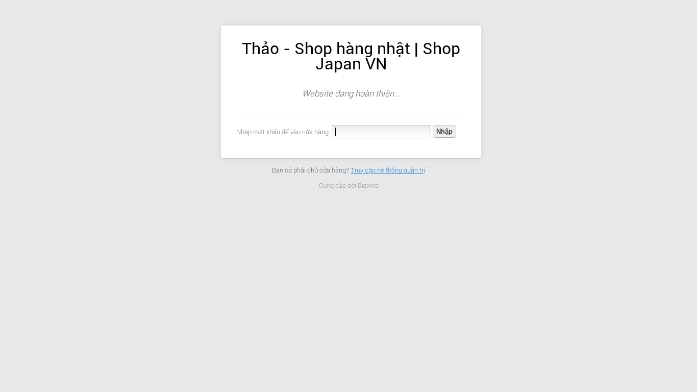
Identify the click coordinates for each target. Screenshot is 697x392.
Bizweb (368, 185)
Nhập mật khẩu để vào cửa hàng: (283, 132)
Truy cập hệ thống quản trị (388, 170)
